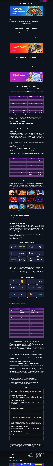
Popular (13, 188)
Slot (38, 188)
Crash (30, 188)
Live (21, 188)
